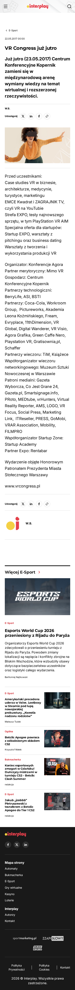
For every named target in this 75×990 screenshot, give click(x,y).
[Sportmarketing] (24, 938)
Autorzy (10, 914)
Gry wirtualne (13, 887)
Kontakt (10, 921)
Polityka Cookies (44, 967)
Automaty (11, 868)
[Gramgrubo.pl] (37, 948)
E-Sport (13, 30)
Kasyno (9, 894)
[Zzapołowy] (53, 938)
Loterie (9, 900)
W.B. (7, 108)
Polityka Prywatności (17, 967)
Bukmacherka (14, 875)
